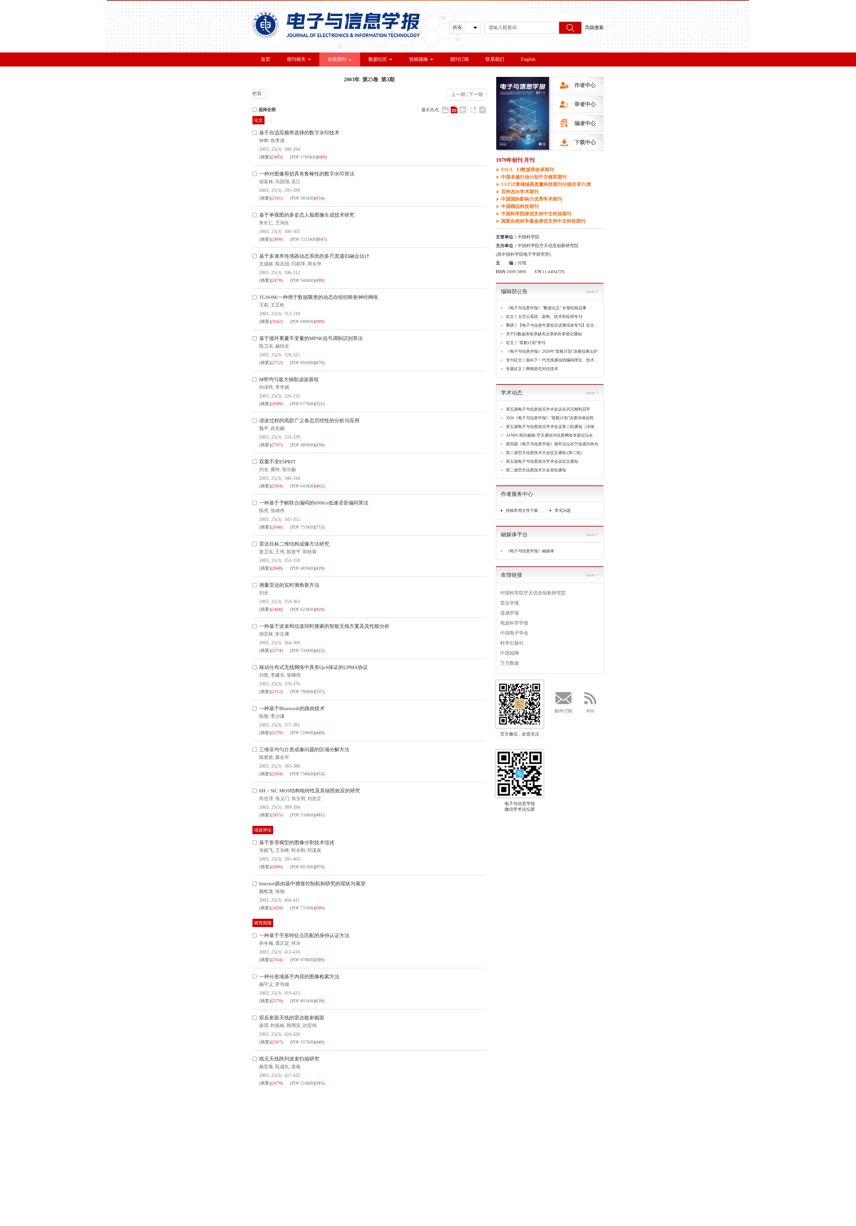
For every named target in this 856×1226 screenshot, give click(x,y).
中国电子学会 (514, 633)
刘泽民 (266, 387)
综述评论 (263, 829)
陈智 (264, 716)
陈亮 (264, 510)
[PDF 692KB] (302, 362)
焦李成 (278, 140)
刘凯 (264, 675)
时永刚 (298, 850)
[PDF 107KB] (302, 1041)
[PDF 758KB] (302, 773)
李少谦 (278, 716)
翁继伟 (294, 675)
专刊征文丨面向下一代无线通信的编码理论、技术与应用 (552, 360)
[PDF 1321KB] (303, 239)
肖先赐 (278, 428)
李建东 (278, 675)
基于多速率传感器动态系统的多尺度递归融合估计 (314, 256)
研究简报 (263, 922)
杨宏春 (266, 1066)
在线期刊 (337, 59)
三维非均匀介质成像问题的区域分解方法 (304, 749)
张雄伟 (278, 510)
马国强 (282, 181)
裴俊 (296, 1066)
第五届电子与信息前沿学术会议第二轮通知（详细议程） (552, 426)
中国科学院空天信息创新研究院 (533, 592)
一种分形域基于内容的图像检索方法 (299, 976)
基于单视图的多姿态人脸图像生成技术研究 (306, 215)
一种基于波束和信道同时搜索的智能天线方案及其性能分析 (324, 626)
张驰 (280, 891)
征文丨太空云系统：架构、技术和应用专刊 (544, 316)
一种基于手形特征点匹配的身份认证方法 (304, 935)
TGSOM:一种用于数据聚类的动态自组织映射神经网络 (318, 297)
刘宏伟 (310, 1025)
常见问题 (563, 510)
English (528, 59)
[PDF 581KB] (302, 198)
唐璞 (264, 1025)
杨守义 (266, 984)
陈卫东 (266, 346)
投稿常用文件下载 (522, 510)
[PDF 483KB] (302, 568)
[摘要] (265, 156)
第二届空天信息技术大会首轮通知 (536, 470)
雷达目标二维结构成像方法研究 (294, 544)
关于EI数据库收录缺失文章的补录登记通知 (544, 334)
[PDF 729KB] (302, 732)
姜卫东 (266, 551)
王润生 (282, 222)
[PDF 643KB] (302, 485)
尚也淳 (266, 798)
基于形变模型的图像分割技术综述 (296, 842)
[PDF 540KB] (302, 280)
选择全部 (267, 109)
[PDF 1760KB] (303, 156)
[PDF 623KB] (302, 609)
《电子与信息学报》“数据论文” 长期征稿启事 (546, 308)
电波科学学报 (514, 623)
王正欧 (278, 305)
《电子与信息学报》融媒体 (530, 551)
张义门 (282, 798)
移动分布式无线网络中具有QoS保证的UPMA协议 (313, 667)
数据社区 (377, 59)
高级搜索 (594, 27)
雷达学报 (509, 602)
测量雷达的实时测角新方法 (289, 585)
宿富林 (266, 181)
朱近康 (282, 634)
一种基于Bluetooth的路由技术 (292, 708)
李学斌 (282, 387)
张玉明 (298, 798)
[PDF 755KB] (302, 527)
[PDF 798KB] (302, 691)
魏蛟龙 (266, 891)
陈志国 (282, 263)
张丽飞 (266, 850)
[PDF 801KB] (302, 866)
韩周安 (294, 1025)
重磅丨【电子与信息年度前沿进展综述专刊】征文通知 (552, 325)
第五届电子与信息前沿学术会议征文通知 (542, 461)
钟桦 (264, 140)
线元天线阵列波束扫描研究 (289, 1059)
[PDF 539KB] (302, 814)
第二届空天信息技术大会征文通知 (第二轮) (544, 452)
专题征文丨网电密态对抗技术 (532, 368)
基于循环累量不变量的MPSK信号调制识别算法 (311, 338)
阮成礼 (282, 1066)
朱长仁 (266, 222)
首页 (265, 59)
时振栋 (278, 1025)
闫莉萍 (298, 263)
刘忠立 (314, 798)
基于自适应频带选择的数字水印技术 (299, 132)
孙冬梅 (266, 943)
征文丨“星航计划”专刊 (525, 342)
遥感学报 (509, 613)
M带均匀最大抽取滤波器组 (289, 379)
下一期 (476, 94)
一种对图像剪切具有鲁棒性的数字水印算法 (306, 174)
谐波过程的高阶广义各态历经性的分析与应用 (309, 420)
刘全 (264, 469)
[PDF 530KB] (302, 650)
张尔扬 (289, 469)
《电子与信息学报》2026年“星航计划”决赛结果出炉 (552, 351)
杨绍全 (282, 346)
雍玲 (275, 469)
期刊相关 (296, 59)
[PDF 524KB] (302, 1083)
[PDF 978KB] (302, 959)
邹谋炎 (314, 850)
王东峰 (282, 850)
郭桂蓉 (310, 551)
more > (592, 291)
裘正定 (282, 943)
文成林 (266, 263)
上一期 (456, 94)
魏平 (264, 428)
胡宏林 (266, 634)
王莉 (264, 305)
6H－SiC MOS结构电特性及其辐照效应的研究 (309, 790)
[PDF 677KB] (302, 403)
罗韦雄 (282, 984)
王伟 (280, 551)
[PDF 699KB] (302, 321)
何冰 (296, 943)
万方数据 (509, 663)
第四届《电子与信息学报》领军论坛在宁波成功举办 (552, 444)
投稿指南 (418, 59)
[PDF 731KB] (302, 907)
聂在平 (282, 757)
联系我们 (495, 59)
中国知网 (509, 653)
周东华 (314, 263)
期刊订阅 (459, 59)
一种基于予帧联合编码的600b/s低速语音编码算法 (313, 503)
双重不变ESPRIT (277, 461)
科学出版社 (512, 643)
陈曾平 (294, 551)
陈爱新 (266, 757)
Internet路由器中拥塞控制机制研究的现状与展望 (312, 883)
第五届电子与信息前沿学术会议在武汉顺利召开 (548, 409)
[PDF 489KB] (302, 444)
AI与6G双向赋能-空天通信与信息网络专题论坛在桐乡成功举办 (552, 435)
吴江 (296, 181)
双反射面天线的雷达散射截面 (291, 1017)
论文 (258, 120)
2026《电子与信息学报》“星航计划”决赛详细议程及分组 (552, 418)
